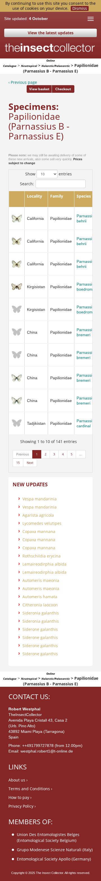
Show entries (48, 174)
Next (30, 462)
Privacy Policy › (22, 806)
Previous (22, 454)
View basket (39, 89)
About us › (17, 780)
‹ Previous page (22, 82)
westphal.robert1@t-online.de (46, 751)
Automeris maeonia (40, 580)
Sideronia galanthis (40, 613)
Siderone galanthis (40, 629)
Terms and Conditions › (30, 788)
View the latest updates (51, 32)
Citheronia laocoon (40, 604)
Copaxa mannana (38, 531)
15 (18, 462)
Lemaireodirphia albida (44, 564)
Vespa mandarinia (39, 499)
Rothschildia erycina (41, 556)
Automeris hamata (39, 596)
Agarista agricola (38, 515)
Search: (27, 183)
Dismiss (79, 8)
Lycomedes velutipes (41, 523)
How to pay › (19, 797)
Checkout (63, 89)
